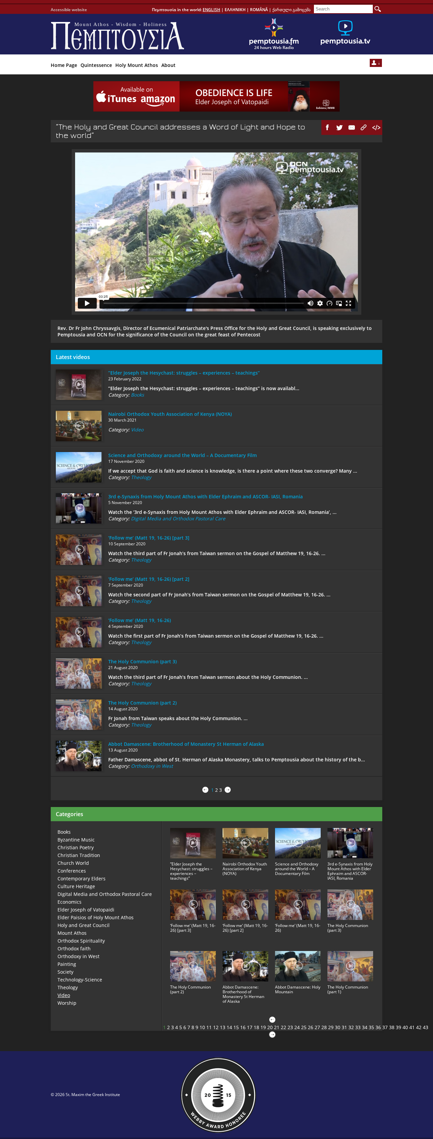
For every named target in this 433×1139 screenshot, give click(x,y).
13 (222, 1027)
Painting (67, 964)
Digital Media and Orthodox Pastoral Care (178, 518)
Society (65, 972)
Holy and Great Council (84, 925)
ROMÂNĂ (259, 10)
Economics (70, 902)
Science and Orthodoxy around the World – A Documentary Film (182, 455)
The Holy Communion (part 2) (142, 702)
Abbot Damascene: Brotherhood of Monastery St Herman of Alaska (186, 744)
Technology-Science (80, 979)
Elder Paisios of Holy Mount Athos (96, 917)
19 (263, 1027)
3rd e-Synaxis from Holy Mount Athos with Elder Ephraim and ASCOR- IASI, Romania (205, 496)
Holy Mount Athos (136, 65)
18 (256, 1027)
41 (412, 1027)
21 (276, 1027)
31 (344, 1027)
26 (310, 1027)
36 (378, 1027)
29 (331, 1027)
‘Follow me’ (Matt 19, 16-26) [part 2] (148, 579)
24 (297, 1027)
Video (137, 429)
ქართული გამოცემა (291, 10)
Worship (67, 1003)
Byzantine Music (76, 839)
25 (303, 1027)
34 (364, 1027)
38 (391, 1027)
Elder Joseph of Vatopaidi (86, 909)
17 (249, 1027)
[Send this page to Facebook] (327, 127)
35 (371, 1027)
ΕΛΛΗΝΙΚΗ (235, 10)
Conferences (72, 871)
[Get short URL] (364, 127)
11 (209, 1027)
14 (229, 1027)
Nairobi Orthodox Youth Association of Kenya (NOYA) (170, 414)
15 (236, 1027)
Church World (73, 863)
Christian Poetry (76, 847)
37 (385, 1027)
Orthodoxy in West (152, 766)
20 (270, 1027)
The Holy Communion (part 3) (142, 661)
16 (243, 1027)
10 (202, 1027)
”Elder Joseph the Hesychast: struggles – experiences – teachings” (184, 373)
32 (351, 1027)
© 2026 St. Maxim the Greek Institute (85, 1094)
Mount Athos (72, 933)
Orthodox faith (74, 948)
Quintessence (96, 65)
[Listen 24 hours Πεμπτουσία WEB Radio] (274, 34)
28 (324, 1027)
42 (418, 1027)
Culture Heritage (76, 886)
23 (290, 1027)
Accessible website (69, 10)
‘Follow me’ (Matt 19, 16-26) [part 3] (148, 538)
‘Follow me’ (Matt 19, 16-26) (139, 620)
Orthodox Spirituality (81, 941)
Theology (141, 477)
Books (137, 394)
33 (358, 1027)
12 (216, 1027)
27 (317, 1027)
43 (425, 1027)
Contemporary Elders (82, 878)
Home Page (64, 65)
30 (337, 1027)
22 (283, 1027)
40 (405, 1027)
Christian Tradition (79, 855)
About (168, 65)
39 (398, 1027)
